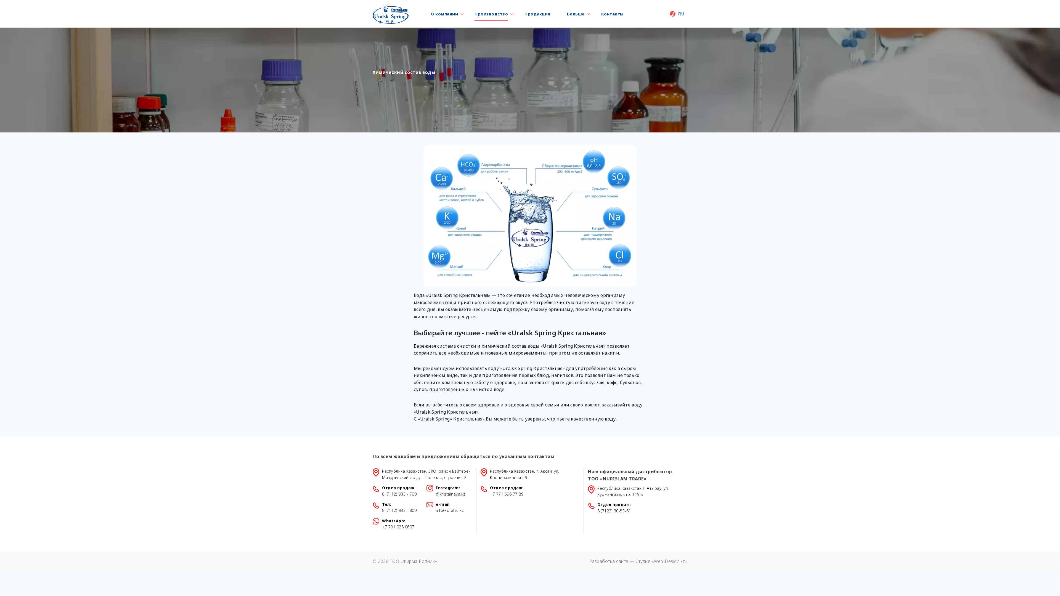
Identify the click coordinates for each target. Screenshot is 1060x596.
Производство (491, 14)
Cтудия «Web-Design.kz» (661, 561)
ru (681, 14)
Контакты (612, 14)
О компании (444, 14)
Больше (576, 14)
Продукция (537, 14)
